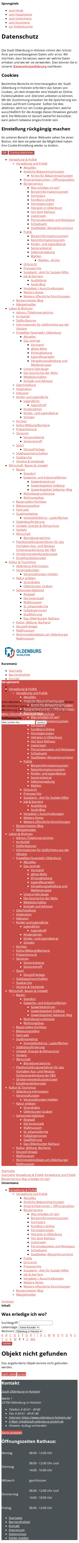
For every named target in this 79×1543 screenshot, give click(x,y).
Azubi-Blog (38, 284)
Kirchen (21, 421)
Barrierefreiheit (19, 675)
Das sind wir (32, 341)
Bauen (20, 469)
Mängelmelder (26, 304)
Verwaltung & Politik (23, 160)
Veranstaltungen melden (41, 574)
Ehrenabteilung (41, 353)
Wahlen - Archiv (49, 260)
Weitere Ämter (34, 292)
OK (4, 152)
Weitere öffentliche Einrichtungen (47, 296)
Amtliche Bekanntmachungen (44, 172)
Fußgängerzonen (35, 610)
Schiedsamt (39, 224)
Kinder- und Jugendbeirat (48, 244)
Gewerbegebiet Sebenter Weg (51, 490)
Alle (32, 1339)
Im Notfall (23, 316)
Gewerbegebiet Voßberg (48, 486)
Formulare (38, 196)
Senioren (22, 433)
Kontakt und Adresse (38, 381)
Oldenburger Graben (38, 586)
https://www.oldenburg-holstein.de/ (40, 1417)
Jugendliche (32, 401)
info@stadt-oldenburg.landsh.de (36, 1422)
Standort (30, 473)
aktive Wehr (39, 349)
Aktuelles (30, 168)
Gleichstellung (26, 385)
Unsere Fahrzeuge (36, 369)
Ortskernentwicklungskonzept (37, 554)
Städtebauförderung (30, 522)
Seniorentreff (33, 441)
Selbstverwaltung (43, 252)
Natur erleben (26, 578)
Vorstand (37, 345)
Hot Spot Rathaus (43, 212)
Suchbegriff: (9, 1323)
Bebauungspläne (28, 506)
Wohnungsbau (34, 498)
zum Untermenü (20, 18)
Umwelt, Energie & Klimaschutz (37, 526)
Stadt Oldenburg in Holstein (20, 1392)
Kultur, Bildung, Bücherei (33, 622)
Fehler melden (19, 1538)
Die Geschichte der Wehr (41, 373)
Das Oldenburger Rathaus (42, 618)
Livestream (38, 216)
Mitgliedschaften (35, 377)
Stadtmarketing (27, 514)
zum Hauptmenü (20, 14)
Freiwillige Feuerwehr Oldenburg (38, 333)
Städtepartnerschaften (32, 453)
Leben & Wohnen (21, 308)
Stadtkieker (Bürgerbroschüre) (52, 228)
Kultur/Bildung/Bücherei (33, 425)
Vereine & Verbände (30, 461)
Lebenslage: (9, 1327)
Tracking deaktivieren (21, 152)
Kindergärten (33, 409)
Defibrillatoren (26, 321)
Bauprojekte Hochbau (31, 502)
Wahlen (36, 256)
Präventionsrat (26, 429)
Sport (20, 445)
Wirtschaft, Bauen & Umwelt (28, 465)
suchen (7, 1343)
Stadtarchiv (24, 457)
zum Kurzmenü (19, 22)
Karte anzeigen (11, 1432)
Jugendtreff (38, 405)
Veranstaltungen (27, 570)
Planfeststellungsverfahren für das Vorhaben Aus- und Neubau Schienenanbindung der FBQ (40, 546)
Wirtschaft (23, 534)
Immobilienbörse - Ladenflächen (46, 518)
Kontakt (14, 679)
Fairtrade (22, 510)
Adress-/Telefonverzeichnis (34, 312)
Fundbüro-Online (43, 200)
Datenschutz (17, 687)
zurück (21, 1374)
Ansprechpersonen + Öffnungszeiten (49, 180)
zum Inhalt (16, 10)
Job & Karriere (33, 276)
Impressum (17, 1530)
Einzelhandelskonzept (31, 558)
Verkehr (21, 530)
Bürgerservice (33, 184)
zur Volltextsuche (21, 27)
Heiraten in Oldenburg (46, 208)
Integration (24, 389)
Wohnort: (8, 1331)
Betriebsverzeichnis (37, 538)
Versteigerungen (42, 204)
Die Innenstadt (34, 598)
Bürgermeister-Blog (29, 300)
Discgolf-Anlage (34, 449)
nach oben (8, 1374)
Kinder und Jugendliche (32, 397)
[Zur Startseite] (23, 661)
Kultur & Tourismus (22, 562)
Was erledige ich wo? (45, 188)
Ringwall (29, 594)
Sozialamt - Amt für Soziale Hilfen (46, 272)
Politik (28, 232)
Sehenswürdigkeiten (30, 590)
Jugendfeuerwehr (43, 357)
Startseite (15, 671)
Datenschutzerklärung (29, 66)
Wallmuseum (33, 602)
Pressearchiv (32, 268)
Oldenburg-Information (32, 566)
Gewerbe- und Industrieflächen (45, 477)
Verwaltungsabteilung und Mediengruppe (49, 363)
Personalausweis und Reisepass (53, 220)
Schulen (29, 417)
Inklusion (22, 393)
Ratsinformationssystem (48, 240)
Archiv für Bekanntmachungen (52, 176)
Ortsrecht (30, 264)
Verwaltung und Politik (31, 164)
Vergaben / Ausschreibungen (44, 288)
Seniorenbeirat (41, 248)
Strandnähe (32, 582)
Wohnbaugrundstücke (39, 494)
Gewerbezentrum (43, 482)
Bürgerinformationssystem (49, 192)
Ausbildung (38, 280)
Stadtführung (33, 614)
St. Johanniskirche (36, 606)
